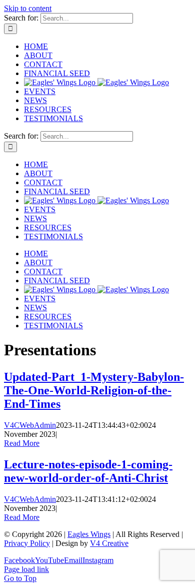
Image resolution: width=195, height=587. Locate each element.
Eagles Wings (89, 534)
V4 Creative (109, 543)
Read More (22, 443)
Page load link (26, 569)
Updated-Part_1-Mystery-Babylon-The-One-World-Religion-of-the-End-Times (94, 390)
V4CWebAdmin (30, 425)
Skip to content (28, 8)
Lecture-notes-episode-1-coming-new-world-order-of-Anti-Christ (88, 471)
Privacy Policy (27, 543)
